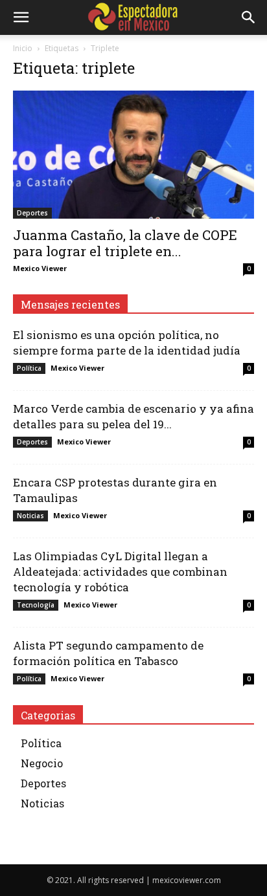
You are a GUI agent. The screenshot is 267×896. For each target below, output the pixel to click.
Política (29, 368)
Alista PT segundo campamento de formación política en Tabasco (108, 653)
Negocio (42, 763)
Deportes (32, 212)
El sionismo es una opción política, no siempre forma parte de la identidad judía (126, 342)
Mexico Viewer (40, 268)
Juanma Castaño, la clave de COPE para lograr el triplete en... (125, 243)
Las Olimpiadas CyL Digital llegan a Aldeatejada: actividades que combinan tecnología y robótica (120, 572)
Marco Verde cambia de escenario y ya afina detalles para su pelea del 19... (133, 416)
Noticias (30, 515)
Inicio (22, 48)
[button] (20, 17)
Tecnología (35, 604)
